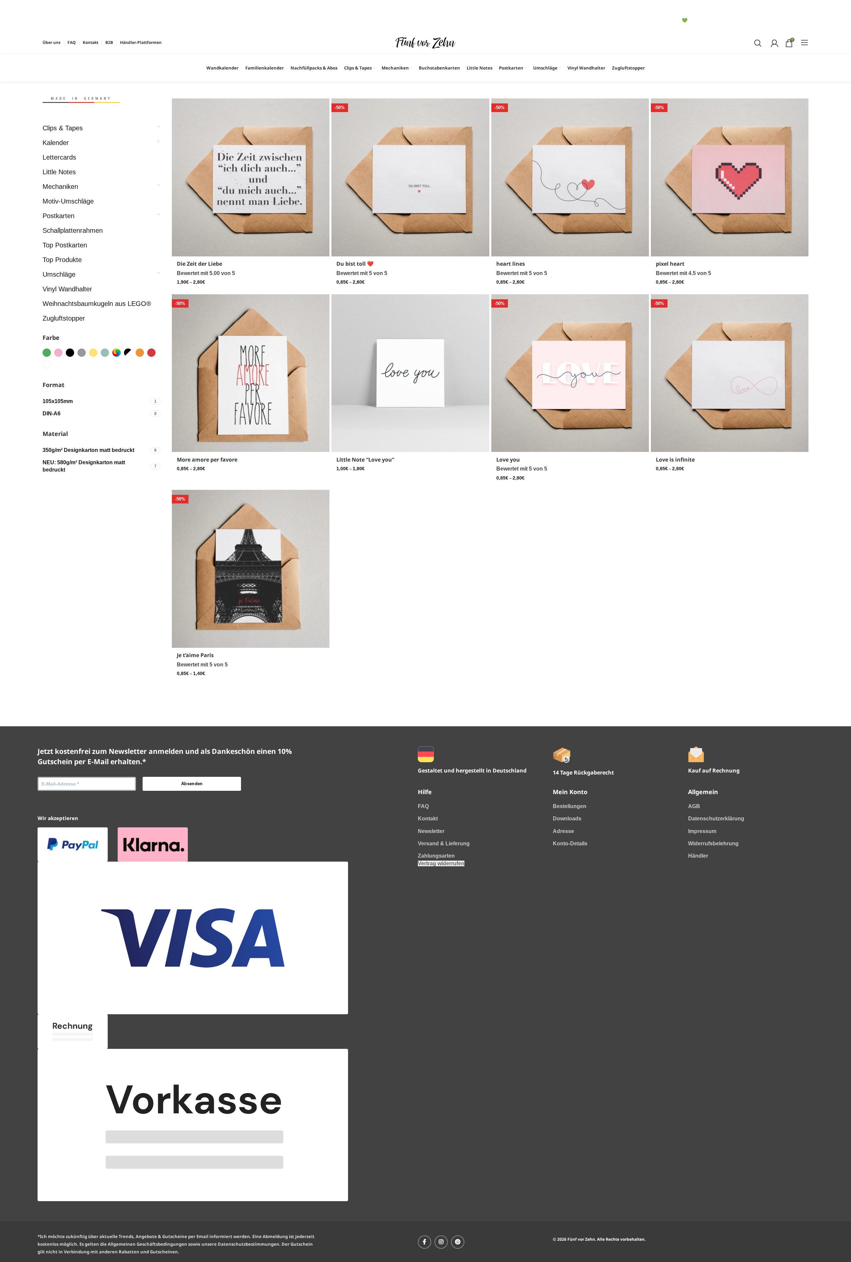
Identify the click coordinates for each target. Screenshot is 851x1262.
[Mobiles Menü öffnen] (804, 42)
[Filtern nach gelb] (93, 353)
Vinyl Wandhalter (67, 289)
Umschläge (59, 274)
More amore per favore (207, 459)
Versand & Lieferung (444, 843)
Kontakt (428, 818)
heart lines (510, 263)
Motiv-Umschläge (68, 201)
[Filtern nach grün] (47, 353)
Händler (698, 856)
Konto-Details (570, 843)
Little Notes (59, 172)
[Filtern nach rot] (151, 353)
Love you (508, 459)
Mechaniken (60, 186)
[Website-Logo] (425, 42)
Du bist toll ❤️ (355, 263)
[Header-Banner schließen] (51, 8)
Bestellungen (569, 806)
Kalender (56, 142)
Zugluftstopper (64, 318)
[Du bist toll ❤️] (410, 177)
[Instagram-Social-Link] (441, 1242)
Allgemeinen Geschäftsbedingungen (147, 1244)
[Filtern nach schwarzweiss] (128, 353)
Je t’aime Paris (195, 655)
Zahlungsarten (436, 856)
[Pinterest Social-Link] (457, 1242)
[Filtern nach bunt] (116, 353)
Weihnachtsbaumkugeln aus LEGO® (97, 303)
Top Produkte (62, 259)
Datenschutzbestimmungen (248, 1244)
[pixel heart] (729, 177)
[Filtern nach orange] (140, 353)
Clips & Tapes (63, 128)
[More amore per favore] (250, 373)
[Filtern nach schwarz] (70, 353)
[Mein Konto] (773, 42)
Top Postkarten (65, 245)
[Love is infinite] (729, 373)
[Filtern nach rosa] (58, 353)
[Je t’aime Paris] (250, 568)
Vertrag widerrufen (441, 863)
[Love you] (570, 373)
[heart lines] (570, 177)
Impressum (702, 831)
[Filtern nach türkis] (105, 353)
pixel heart (670, 263)
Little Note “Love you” (365, 459)
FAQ (423, 806)
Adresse (563, 831)
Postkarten (58, 215)
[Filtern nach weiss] (47, 364)
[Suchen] (757, 42)
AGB (694, 806)
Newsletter (431, 831)
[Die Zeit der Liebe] (250, 177)
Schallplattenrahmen (73, 230)
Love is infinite (675, 459)
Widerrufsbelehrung (713, 843)
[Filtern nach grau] (81, 353)
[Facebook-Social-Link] (424, 1242)
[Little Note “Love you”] (410, 373)
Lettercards (59, 157)
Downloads (567, 818)
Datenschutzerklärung (716, 818)
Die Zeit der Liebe (199, 263)
